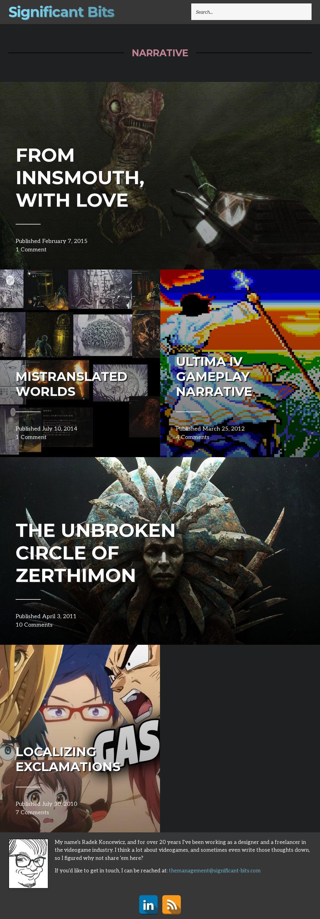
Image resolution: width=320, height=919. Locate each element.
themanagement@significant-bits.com (215, 871)
